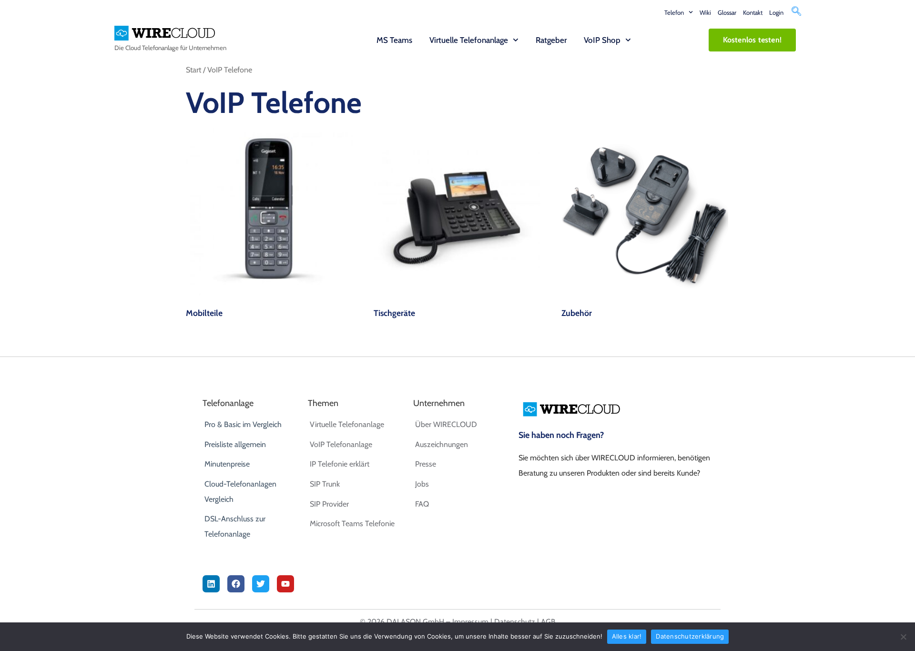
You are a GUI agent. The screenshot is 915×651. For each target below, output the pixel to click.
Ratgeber (551, 40)
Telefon (674, 12)
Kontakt (752, 12)
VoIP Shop (602, 40)
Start (193, 69)
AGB (548, 621)
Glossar (727, 12)
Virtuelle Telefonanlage (468, 40)
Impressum (470, 621)
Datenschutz (514, 621)
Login (776, 12)
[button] (796, 12)
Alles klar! (627, 636)
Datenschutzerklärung (690, 636)
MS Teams (394, 40)
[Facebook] (235, 583)
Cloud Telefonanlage (152, 47)
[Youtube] (285, 583)
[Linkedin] (211, 583)
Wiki (705, 12)
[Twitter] (260, 583)
